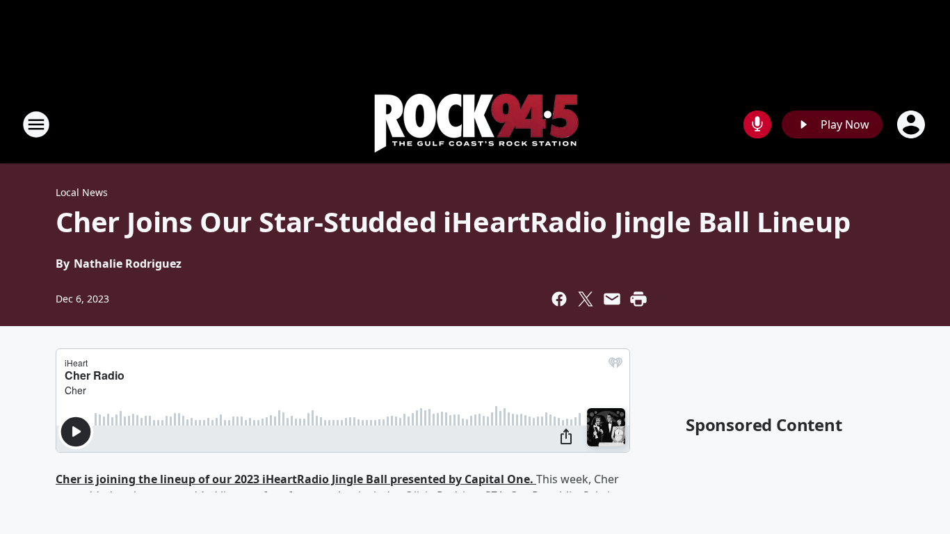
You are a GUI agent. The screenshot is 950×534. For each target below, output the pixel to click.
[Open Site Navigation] (36, 124)
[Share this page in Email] (612, 299)
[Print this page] (638, 299)
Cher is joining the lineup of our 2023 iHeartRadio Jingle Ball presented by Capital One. (296, 479)
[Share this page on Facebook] (559, 299)
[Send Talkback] (757, 124)
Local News (82, 192)
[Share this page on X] (585, 299)
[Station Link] (475, 124)
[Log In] (912, 124)
